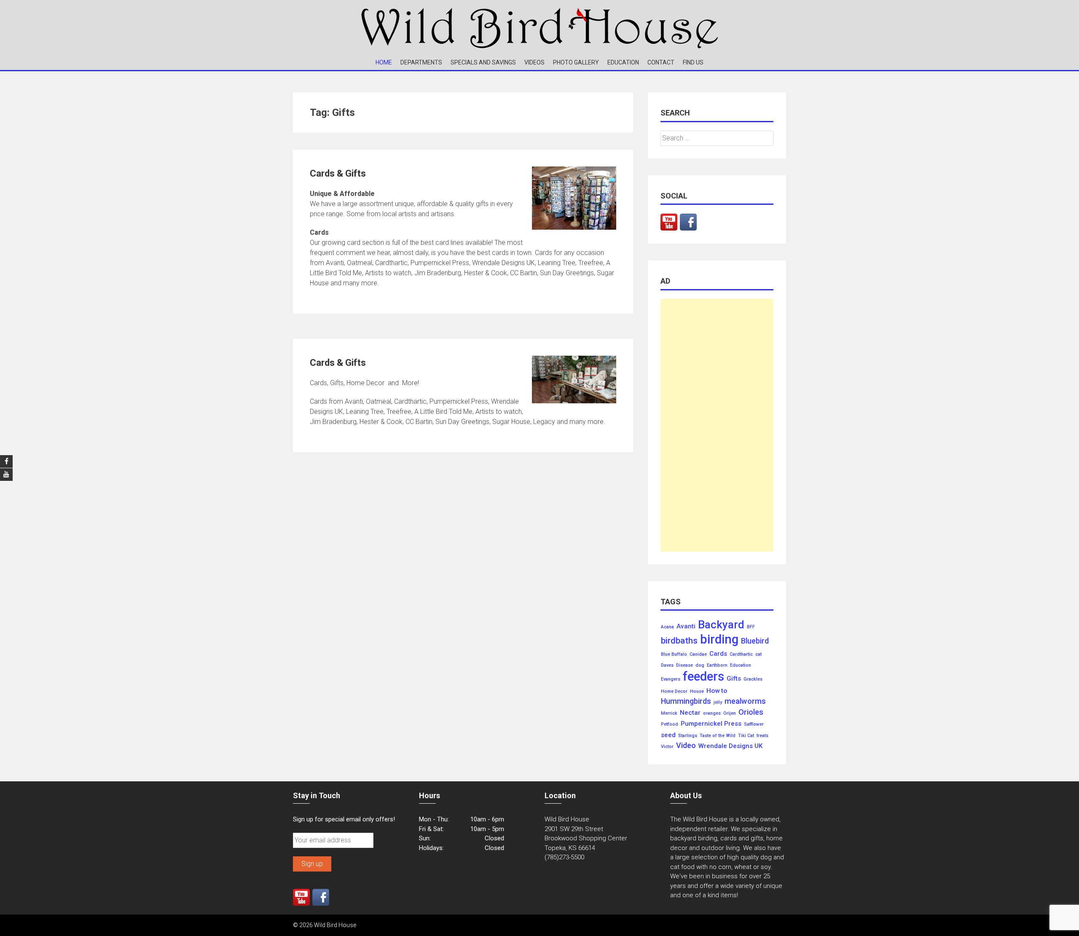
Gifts (734, 678)
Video (686, 745)
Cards (718, 653)
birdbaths (679, 641)
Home (384, 62)
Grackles (752, 679)
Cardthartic (741, 654)
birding (719, 639)
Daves (667, 665)
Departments (421, 62)
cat (758, 654)
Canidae (698, 654)
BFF (751, 627)
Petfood (669, 724)
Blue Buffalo (674, 654)
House (697, 691)
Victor (667, 746)
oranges (712, 713)
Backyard (721, 625)
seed (668, 735)
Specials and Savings (483, 62)
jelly (718, 702)
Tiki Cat (746, 735)
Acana (667, 627)
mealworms (745, 701)
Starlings (687, 735)
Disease (684, 665)
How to (716, 691)
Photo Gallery (576, 62)
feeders (703, 676)
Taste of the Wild (717, 735)
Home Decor (674, 691)
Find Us (693, 62)
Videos (534, 62)
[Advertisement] (716, 425)
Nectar (690, 712)
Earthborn (717, 665)
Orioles (750, 712)
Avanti (685, 626)
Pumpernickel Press (711, 723)
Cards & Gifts (338, 173)
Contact (660, 62)
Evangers (670, 679)
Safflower (754, 724)
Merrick (669, 713)
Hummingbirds (686, 701)
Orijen (729, 713)
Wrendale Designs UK (730, 746)
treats (762, 735)
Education (623, 62)
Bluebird (755, 641)
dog (699, 665)
